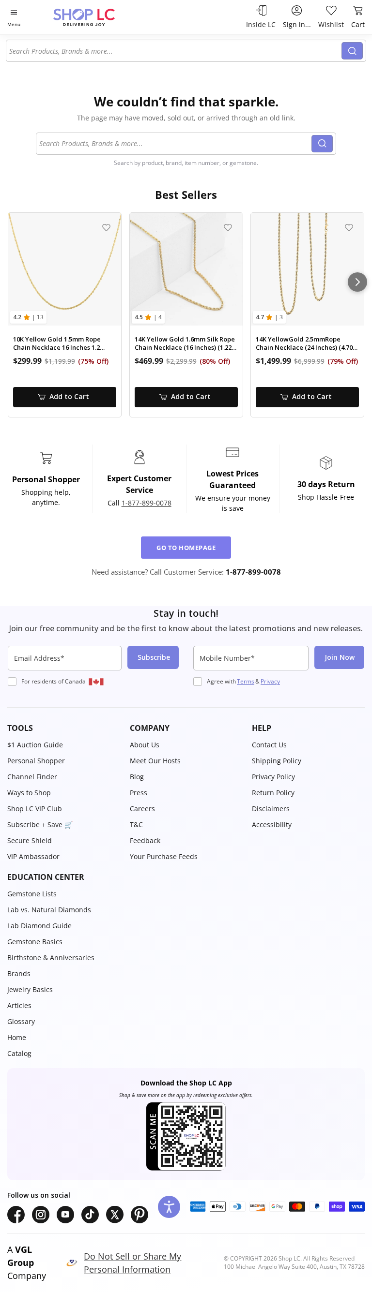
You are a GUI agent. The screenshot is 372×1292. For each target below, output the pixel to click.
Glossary (21, 1021)
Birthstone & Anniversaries (50, 957)
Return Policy (273, 792)
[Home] (94, 17)
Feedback (145, 840)
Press (138, 792)
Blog (137, 776)
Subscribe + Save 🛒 (40, 824)
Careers (142, 808)
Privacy (270, 681)
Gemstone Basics (34, 941)
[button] (63, 728)
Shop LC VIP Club (34, 808)
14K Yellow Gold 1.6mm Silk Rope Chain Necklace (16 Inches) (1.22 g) (185, 343)
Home (16, 1037)
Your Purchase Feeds (164, 856)
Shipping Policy (276, 760)
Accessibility (272, 824)
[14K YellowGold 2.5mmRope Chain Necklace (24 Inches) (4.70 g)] (307, 269)
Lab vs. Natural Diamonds (49, 909)
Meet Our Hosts (155, 760)
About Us (144, 744)
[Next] (357, 282)
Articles (19, 1005)
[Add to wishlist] (106, 228)
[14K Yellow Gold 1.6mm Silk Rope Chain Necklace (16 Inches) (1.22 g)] (186, 269)
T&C (136, 824)
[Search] (352, 50)
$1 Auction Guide (35, 744)
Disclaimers (271, 808)
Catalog (19, 1053)
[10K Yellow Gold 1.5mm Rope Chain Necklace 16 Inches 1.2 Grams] (64, 269)
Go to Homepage (186, 547)
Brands (19, 973)
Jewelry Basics (30, 989)
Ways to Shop (29, 792)
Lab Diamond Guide (39, 925)
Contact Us (269, 744)
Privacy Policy (273, 776)
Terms (245, 681)
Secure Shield (29, 840)
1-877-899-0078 (146, 502)
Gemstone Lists (32, 893)
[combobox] (175, 50)
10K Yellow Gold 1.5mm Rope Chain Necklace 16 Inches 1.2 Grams (57, 343)
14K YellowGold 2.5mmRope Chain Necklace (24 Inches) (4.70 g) (304, 343)
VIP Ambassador (33, 856)
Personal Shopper (36, 760)
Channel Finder (32, 776)
